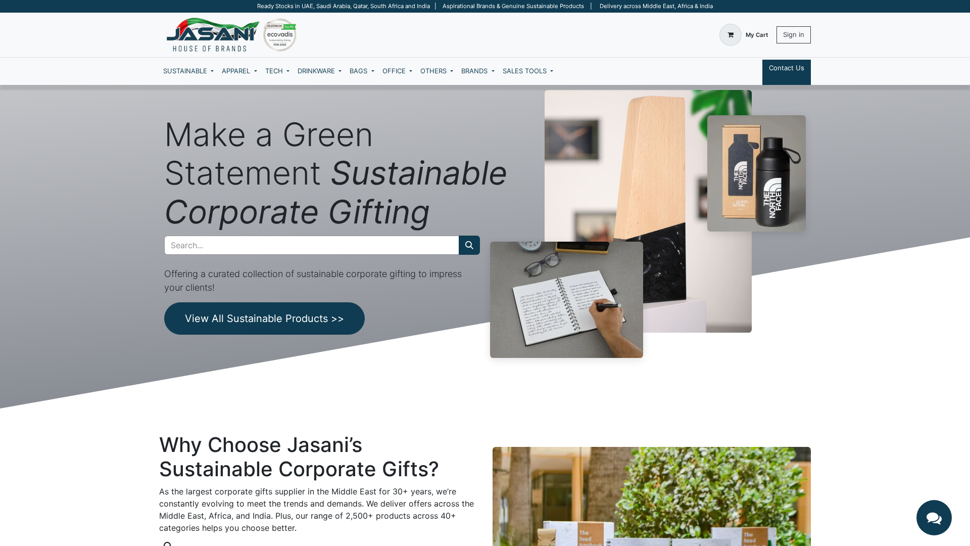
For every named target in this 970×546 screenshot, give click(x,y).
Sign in (793, 34)
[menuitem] (188, 71)
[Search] (469, 245)
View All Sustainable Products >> (264, 318)
